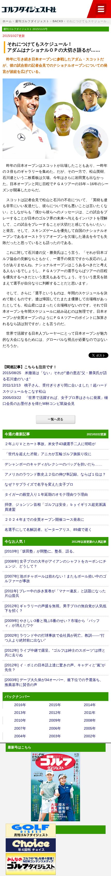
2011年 (90, 713)
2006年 (55, 728)
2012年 (55, 713)
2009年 (55, 720)
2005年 (90, 728)
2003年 (55, 736)
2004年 (20, 736)
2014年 (90, 705)
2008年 (90, 720)
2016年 (20, 705)
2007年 (20, 728)
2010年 (20, 720)
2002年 (90, 736)
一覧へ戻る (55, 419)
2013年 (20, 713)
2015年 (55, 705)
